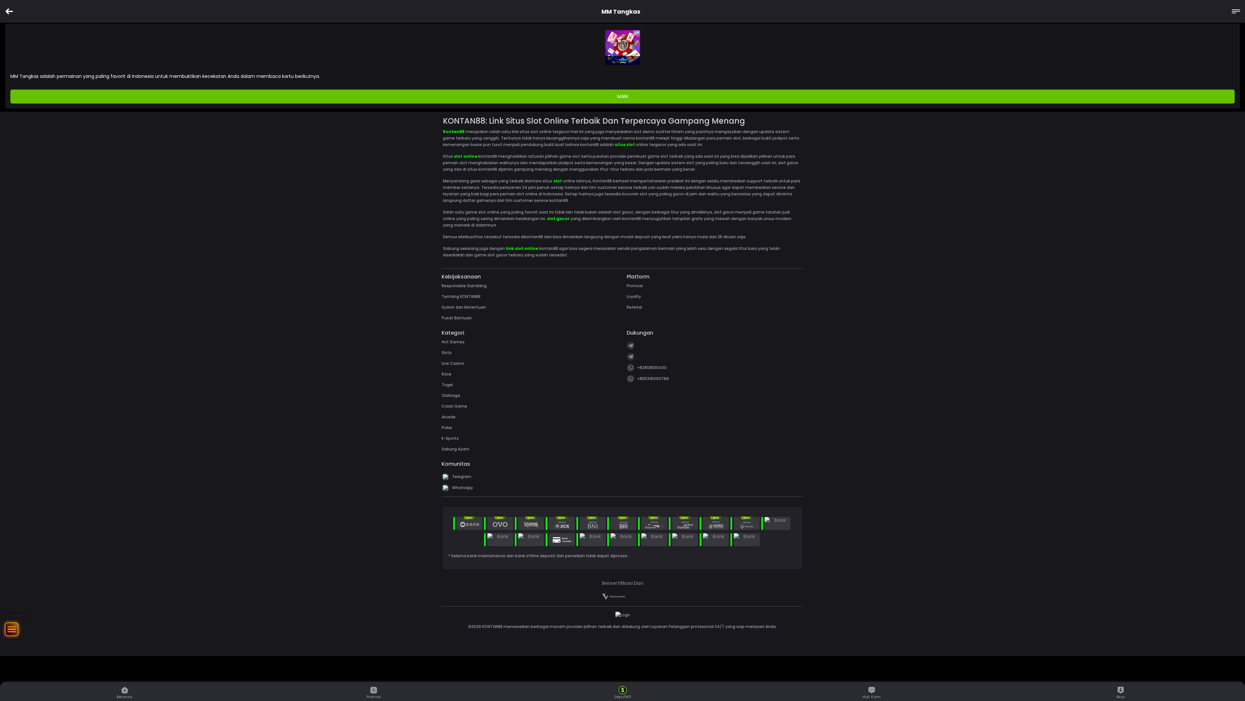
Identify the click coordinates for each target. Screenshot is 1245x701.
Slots (447, 352)
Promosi (635, 286)
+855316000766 (653, 378)
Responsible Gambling (464, 286)
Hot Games (453, 342)
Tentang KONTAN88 (461, 296)
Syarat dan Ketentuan (464, 307)
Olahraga (451, 395)
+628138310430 (652, 367)
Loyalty (634, 296)
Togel (447, 384)
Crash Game (454, 406)
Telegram (461, 476)
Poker (447, 427)
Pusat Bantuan (457, 318)
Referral (634, 307)
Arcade (449, 417)
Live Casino (453, 363)
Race (446, 374)
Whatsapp (462, 487)
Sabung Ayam (455, 449)
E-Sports (450, 438)
